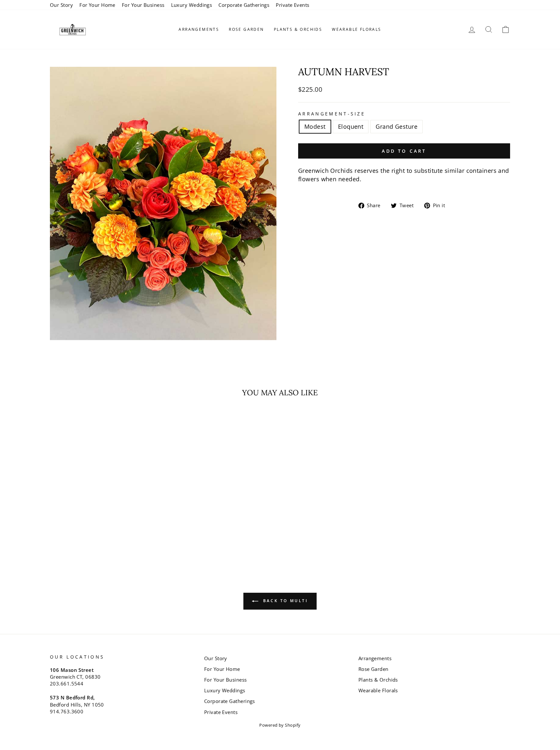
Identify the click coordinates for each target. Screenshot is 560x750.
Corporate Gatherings (243, 5)
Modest (315, 126)
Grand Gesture (396, 126)
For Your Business (143, 5)
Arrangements (199, 29)
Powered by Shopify (279, 725)
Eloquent (351, 126)
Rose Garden (246, 29)
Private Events (292, 5)
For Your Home (97, 5)
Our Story (61, 5)
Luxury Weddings (191, 5)
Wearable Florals (356, 29)
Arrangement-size (331, 114)
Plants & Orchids (298, 29)
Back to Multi (284, 600)
